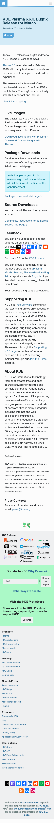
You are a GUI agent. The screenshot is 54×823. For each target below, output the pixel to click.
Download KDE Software (14, 724)
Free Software (23, 304)
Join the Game (38, 358)
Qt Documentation (11, 666)
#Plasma (8, 35)
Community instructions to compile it (26, 220)
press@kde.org (21, 509)
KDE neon (6, 652)
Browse (27, 619)
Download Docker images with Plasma (23, 142)
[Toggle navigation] (50, 3)
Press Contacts (9, 697)
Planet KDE (7, 693)
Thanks (5, 706)
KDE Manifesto (9, 763)
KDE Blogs (7, 689)
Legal (27, 815)
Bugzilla (36, 276)
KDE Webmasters (31, 802)
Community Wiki (10, 716)
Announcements (10, 685)
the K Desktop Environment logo (33, 808)
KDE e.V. (6, 751)
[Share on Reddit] (45, 246)
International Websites (13, 767)
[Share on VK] (23, 251)
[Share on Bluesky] (29, 246)
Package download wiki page (22, 196)
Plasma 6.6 (9, 65)
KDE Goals (7, 671)
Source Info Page (15, 224)
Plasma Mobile (9, 648)
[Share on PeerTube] (18, 251)
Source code (8, 675)
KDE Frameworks (10, 644)
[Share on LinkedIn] (40, 246)
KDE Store (7, 747)
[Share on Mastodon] (24, 246)
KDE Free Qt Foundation (13, 755)
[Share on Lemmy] (7, 251)
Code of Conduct (10, 728)
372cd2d (43, 805)
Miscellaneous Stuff (11, 702)
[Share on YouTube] (12, 251)
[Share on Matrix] (19, 246)
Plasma (5, 636)
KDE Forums (36, 258)
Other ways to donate (27, 591)
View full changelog (14, 101)
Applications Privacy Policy (15, 737)
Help (4, 720)
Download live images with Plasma (25, 136)
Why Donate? (37, 571)
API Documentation (11, 662)
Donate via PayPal (46, 581)
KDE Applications (10, 640)
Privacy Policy (8, 732)
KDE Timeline (8, 759)
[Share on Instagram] (28, 251)
